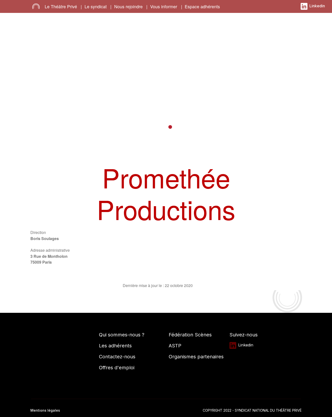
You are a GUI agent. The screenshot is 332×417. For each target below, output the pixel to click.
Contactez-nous (117, 357)
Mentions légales (45, 410)
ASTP (175, 346)
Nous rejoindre (128, 6)
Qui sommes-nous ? (121, 335)
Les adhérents (115, 346)
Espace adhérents (202, 6)
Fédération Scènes (190, 335)
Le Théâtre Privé (61, 6)
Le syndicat (96, 6)
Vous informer (163, 6)
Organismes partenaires (196, 357)
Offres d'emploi (116, 368)
